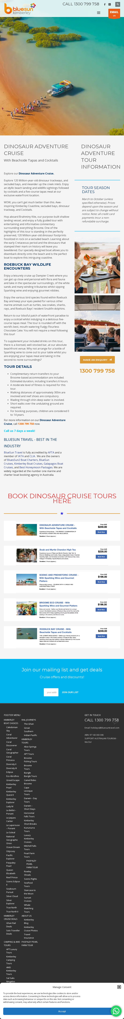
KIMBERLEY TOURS (27, 741)
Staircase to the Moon (30, 892)
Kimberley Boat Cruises (28, 463)
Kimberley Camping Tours (11, 960)
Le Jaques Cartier (11, 819)
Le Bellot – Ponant (11, 812)
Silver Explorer (10, 902)
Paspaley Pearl (11, 864)
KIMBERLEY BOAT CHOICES (11, 721)
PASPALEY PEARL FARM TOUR (32, 864)
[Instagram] (109, 4)
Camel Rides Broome (30, 782)
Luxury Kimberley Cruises (29, 838)
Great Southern (28, 729)
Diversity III (11, 768)
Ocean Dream (13, 847)
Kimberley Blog (29, 921)
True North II (12, 911)
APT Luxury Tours (11, 951)
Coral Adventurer (11, 736)
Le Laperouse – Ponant (13, 827)
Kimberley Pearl (11, 786)
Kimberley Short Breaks (30, 822)
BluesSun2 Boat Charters (22, 460)
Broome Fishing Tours (30, 760)
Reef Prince (12, 877)
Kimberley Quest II (11, 793)
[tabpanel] (62, 67)
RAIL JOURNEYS (29, 719)
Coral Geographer (12, 751)
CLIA (32, 456)
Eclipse (9, 772)
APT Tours (29, 753)
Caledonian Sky (12, 729)
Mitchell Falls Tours (30, 847)
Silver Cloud (12, 896)
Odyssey (10, 851)
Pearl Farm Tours (29, 855)
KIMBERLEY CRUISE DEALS (10, 917)
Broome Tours (28, 767)
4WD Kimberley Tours (11, 971)
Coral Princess (10, 758)
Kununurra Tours (29, 829)
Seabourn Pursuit (11, 890)
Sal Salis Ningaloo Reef (10, 981)
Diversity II (11, 764)
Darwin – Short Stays (29, 807)
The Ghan (29, 723)
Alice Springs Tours (30, 748)
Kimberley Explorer (11, 800)
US (114, 13)
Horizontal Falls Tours (29, 815)
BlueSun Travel (13, 452)
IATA (21, 456)
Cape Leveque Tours (28, 791)
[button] (119, 987)
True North (11, 907)
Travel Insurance (29, 936)
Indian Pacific (30, 735)
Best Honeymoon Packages (36, 467)
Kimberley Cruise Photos (31, 929)
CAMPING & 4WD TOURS (12, 943)
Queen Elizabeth (10, 872)
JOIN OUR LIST (70, 692)
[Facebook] (104, 4)
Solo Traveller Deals (13, 932)
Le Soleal (10, 832)
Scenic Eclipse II (13, 883)
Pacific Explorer (10, 857)
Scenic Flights (30, 878)
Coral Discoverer (11, 744)
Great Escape (13, 780)
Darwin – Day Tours (30, 800)
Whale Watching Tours (28, 908)
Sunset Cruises (27, 899)
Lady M (9, 806)
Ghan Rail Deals (11, 925)
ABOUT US (27, 915)
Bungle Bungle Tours (30, 774)
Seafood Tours (28, 884)
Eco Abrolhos (12, 776)
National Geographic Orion (12, 840)
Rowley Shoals (27, 873)
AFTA (51, 452)
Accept (62, 1011)
